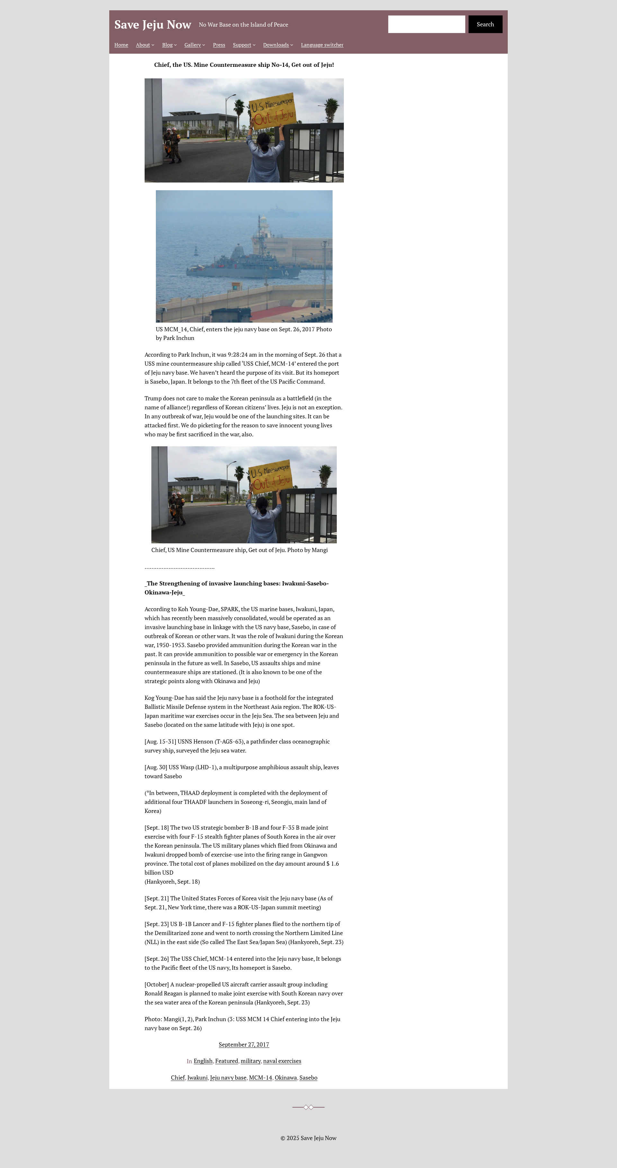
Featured (226, 1061)
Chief (178, 1077)
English (203, 1061)
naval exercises (282, 1061)
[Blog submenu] (175, 44)
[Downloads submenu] (291, 44)
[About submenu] (153, 44)
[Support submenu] (254, 44)
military (251, 1061)
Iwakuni (197, 1077)
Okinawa (286, 1077)
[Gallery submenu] (203, 44)
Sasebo (308, 1077)
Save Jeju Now (152, 24)
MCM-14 (260, 1077)
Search (485, 24)
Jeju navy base (228, 1077)
